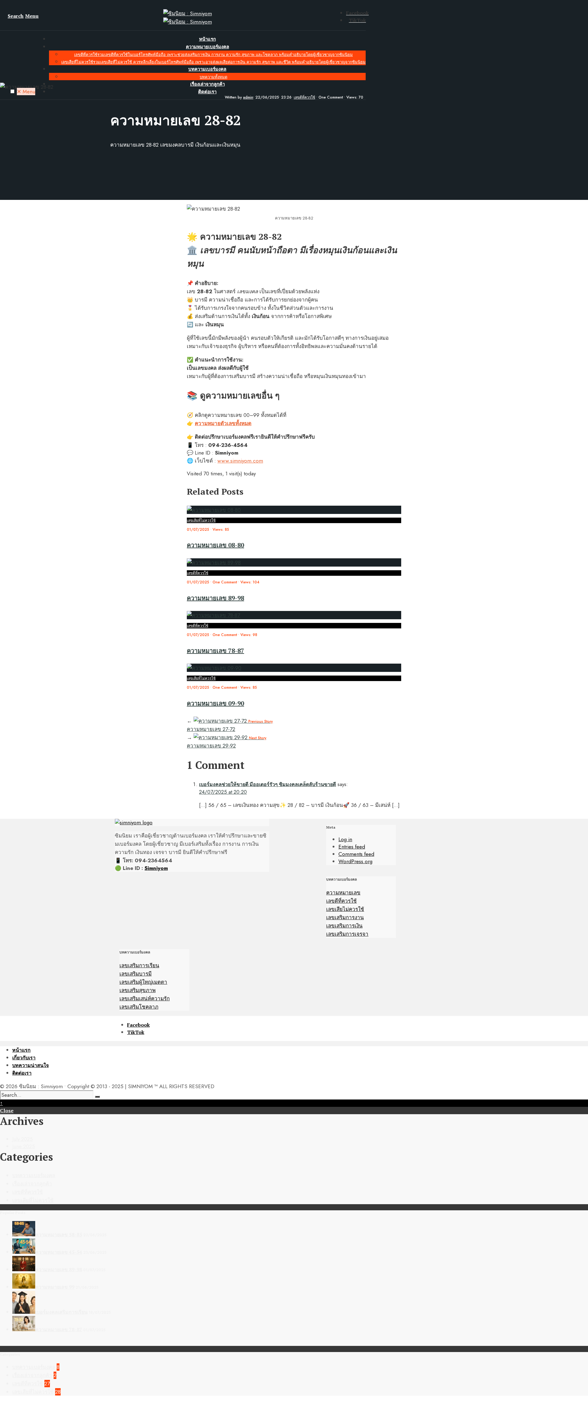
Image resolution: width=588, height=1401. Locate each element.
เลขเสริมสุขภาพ (137, 990)
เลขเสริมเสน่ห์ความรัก (144, 998)
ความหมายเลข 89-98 (215, 598)
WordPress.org (355, 861)
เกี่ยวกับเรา (24, 1057)
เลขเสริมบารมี (135, 973)
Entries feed (351, 846)
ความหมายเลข (343, 892)
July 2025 (22, 1139)
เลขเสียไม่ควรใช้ (345, 909)
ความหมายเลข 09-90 (215, 703)
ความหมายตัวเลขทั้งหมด (223, 423)
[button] (12, 91)
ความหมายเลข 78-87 (215, 650)
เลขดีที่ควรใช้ (213, 55)
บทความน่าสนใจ (30, 1065)
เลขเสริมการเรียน (139, 965)
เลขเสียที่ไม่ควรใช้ (213, 62)
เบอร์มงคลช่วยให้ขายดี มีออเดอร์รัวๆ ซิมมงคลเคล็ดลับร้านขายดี (267, 784)
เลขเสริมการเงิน (344, 925)
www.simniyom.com (240, 460)
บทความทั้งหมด (213, 77)
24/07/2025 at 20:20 (223, 792)
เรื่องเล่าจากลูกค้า (207, 84)
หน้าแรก (207, 39)
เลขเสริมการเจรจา (347, 934)
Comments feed (356, 854)
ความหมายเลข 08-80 (215, 545)
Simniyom (156, 868)
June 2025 (23, 1146)
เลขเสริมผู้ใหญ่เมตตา (143, 982)
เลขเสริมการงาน (345, 917)
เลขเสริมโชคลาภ (138, 1006)
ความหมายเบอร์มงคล (207, 46)
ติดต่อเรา (22, 1072)
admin (248, 97)
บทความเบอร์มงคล (207, 69)
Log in (345, 839)
